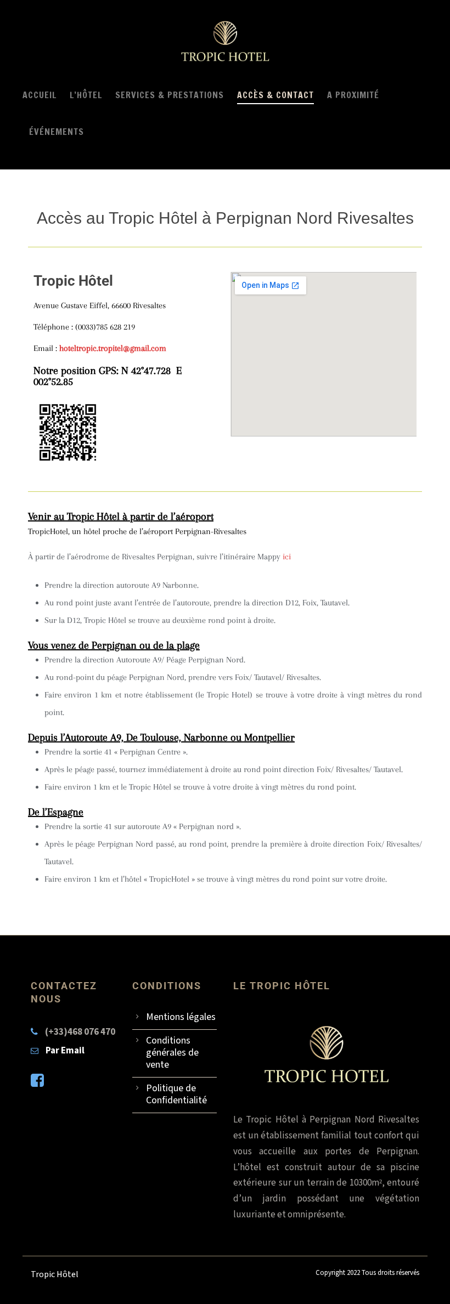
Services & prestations (169, 95)
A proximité (353, 95)
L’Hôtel (86, 95)
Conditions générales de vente (172, 1052)
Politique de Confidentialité (176, 1094)
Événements (56, 132)
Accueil (39, 95)
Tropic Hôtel (54, 1274)
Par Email (65, 1051)
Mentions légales (181, 1017)
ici (287, 557)
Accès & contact (275, 95)
